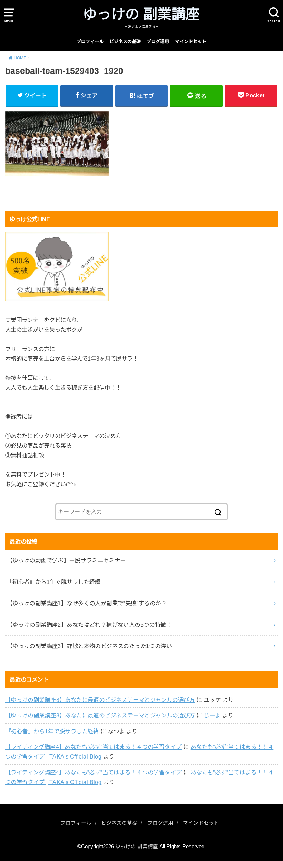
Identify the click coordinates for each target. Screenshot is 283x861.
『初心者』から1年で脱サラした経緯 (52, 731)
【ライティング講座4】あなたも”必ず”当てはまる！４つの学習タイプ (93, 747)
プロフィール (90, 41)
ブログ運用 (158, 41)
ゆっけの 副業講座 (141, 14)
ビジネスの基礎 (125, 41)
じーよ (212, 715)
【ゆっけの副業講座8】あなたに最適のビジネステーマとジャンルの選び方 (100, 700)
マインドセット (190, 41)
